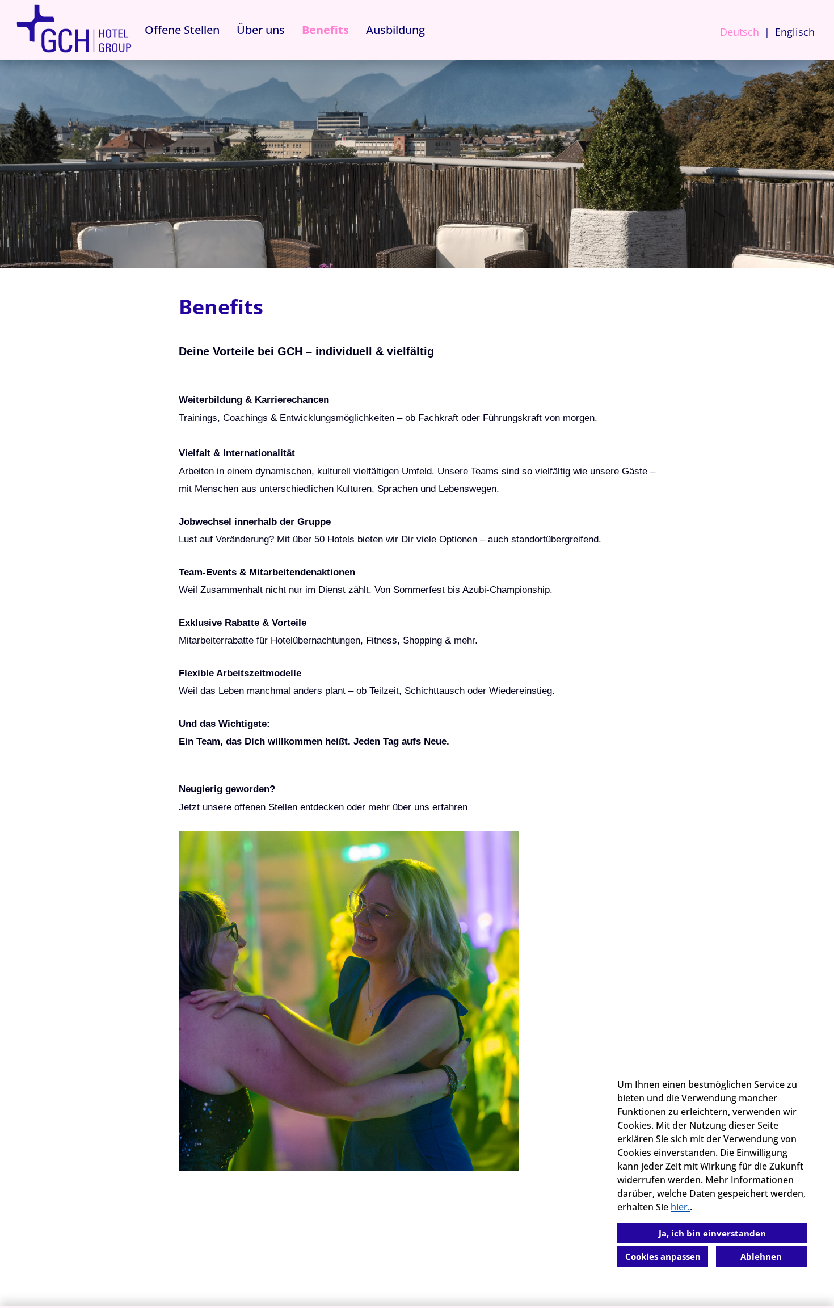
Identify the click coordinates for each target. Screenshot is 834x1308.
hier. (680, 1207)
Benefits (325, 29)
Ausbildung (395, 29)
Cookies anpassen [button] (663, 1256)
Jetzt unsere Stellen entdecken (261, 807)
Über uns (261, 29)
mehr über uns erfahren (417, 807)
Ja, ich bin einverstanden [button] (712, 1233)
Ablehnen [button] (761, 1256)
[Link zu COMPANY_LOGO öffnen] (73, 30)
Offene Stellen (182, 29)
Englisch (795, 32)
